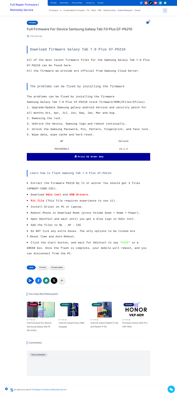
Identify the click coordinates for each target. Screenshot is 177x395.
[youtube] (155, 3)
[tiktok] (151, 3)
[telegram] (160, 3)
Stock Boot (64, 3)
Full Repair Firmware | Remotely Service (24, 7)
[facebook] (141, 3)
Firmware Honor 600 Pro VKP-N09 (134, 325)
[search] (165, 11)
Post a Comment (38, 354)
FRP (99, 10)
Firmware (53, 10)
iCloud (137, 10)
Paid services (109, 10)
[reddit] (146, 3)
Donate (100, 3)
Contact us (90, 3)
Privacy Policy (77, 3)
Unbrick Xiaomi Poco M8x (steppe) (71, 325)
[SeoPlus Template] (11, 390)
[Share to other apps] (62, 280)
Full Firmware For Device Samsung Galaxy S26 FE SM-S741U (39, 326)
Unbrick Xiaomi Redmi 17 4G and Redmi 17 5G (104, 325)
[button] (38, 280)
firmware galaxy (57, 267)
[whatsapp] (165, 3)
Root (93, 10)
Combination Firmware (74, 10)
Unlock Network (125, 10)
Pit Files (53, 3)
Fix (88, 10)
